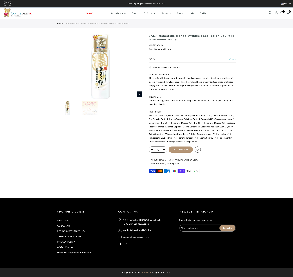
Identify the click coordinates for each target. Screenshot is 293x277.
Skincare (150, 13)
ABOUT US (62, 220)
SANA (160, 44)
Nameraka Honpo (162, 49)
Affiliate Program (65, 247)
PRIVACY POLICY (66, 241)
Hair (191, 13)
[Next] (139, 66)
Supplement (118, 13)
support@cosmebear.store (136, 237)
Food (135, 13)
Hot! (102, 13)
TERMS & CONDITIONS (69, 236)
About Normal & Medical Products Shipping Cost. (174, 159)
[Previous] (62, 66)
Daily (203, 13)
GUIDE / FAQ (63, 225)
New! (90, 13)
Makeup (166, 13)
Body (180, 13)
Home (60, 23)
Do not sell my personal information (74, 252)
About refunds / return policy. (165, 163)
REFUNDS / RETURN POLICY (71, 231)
